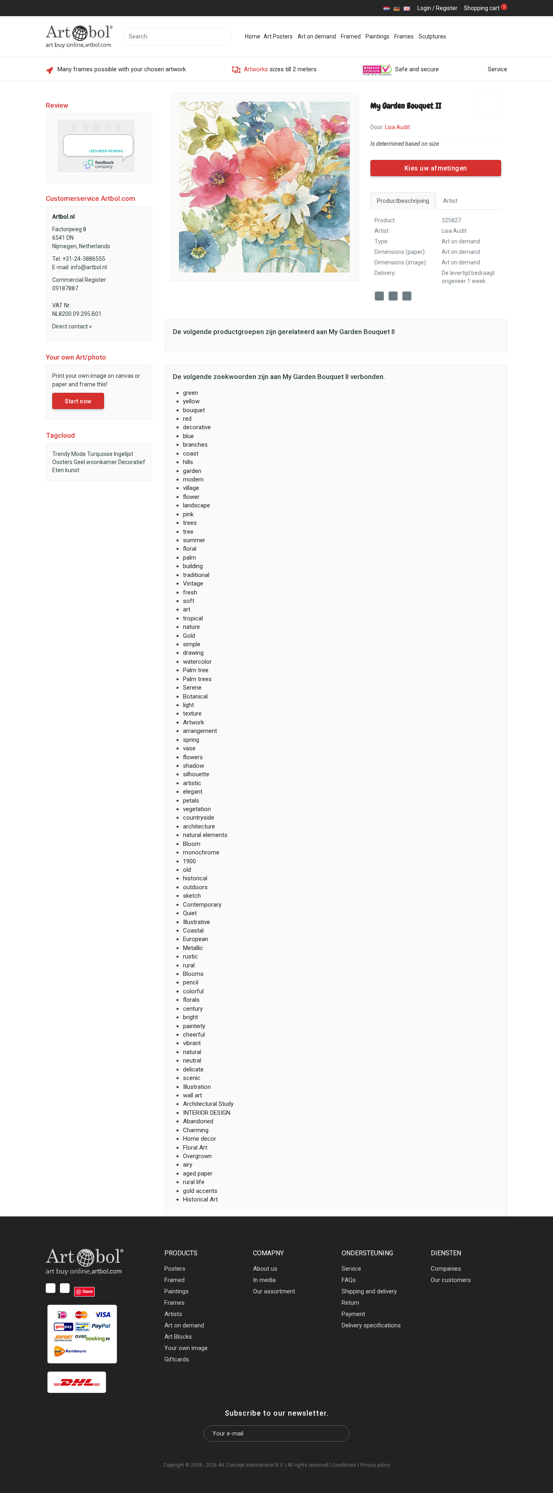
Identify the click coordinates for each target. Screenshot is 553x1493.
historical (195, 878)
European (195, 939)
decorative (197, 427)
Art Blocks (178, 1336)
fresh (190, 592)
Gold (189, 635)
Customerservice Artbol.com (90, 198)
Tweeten (394, 297)
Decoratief (131, 462)
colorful (193, 991)
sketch (192, 895)
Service (497, 69)
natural (192, 1052)
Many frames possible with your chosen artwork (121, 69)
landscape (196, 505)
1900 (189, 861)
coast (190, 453)
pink (188, 514)
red (187, 418)
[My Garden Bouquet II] (264, 186)
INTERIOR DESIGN (206, 1112)
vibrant (192, 1043)
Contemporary (202, 904)
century (193, 1008)
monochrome (201, 852)
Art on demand (317, 36)
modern (193, 479)
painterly (194, 1026)
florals (191, 999)
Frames (404, 36)
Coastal (193, 930)
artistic (192, 783)
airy (187, 1164)
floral (189, 548)
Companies (446, 1268)
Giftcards (176, 1359)
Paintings (377, 36)
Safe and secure (417, 69)
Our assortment (274, 1291)
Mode (78, 454)
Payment (353, 1314)
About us (265, 1268)
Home (252, 36)
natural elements (205, 835)
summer (194, 540)
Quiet (190, 913)
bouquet (194, 410)
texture (192, 713)
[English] (407, 8)
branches (195, 444)
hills (188, 462)
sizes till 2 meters (280, 69)
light (188, 705)
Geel (79, 462)
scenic (191, 1078)
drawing (193, 652)
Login (424, 8)
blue (188, 436)
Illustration (197, 1086)
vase (189, 748)
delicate (193, 1069)
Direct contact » (72, 326)
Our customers (451, 1280)
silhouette (196, 774)
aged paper (198, 1173)
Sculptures (432, 36)
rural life (193, 1182)
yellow (191, 401)
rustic (190, 956)
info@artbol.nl (89, 267)
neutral (192, 1060)
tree (188, 531)
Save (416, 297)
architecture (199, 826)
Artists (173, 1314)
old (187, 869)
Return (350, 1302)
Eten (58, 470)
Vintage (193, 583)
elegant (192, 791)
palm (189, 557)
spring (191, 739)
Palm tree (195, 670)
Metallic (193, 948)
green (190, 392)
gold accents (200, 1191)
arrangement (200, 731)
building (193, 566)
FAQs (349, 1280)
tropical (193, 618)
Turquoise (100, 454)
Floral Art (195, 1147)
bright (190, 1017)
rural (189, 965)
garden (192, 471)
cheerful (194, 1034)
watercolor (197, 661)
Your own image (186, 1348)
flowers (193, 757)
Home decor (199, 1138)
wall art (192, 1095)
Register (446, 8)
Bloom (191, 844)
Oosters (62, 462)
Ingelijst (123, 454)
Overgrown (197, 1156)
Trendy (61, 454)
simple (191, 644)
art (186, 609)
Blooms (193, 974)
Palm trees (197, 679)
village (191, 488)
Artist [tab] (450, 200)
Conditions (344, 1465)
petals (191, 800)
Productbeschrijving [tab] (403, 200)
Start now (78, 401)
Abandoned (198, 1121)
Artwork (193, 722)
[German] (396, 8)
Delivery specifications (371, 1325)
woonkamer (101, 462)
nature (191, 626)
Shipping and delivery (369, 1291)
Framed (351, 36)
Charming (195, 1130)
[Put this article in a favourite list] (490, 105)
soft (188, 601)
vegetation (197, 809)
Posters (174, 1268)
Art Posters (278, 36)
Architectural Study (208, 1104)
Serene (192, 687)
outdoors (195, 887)
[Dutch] (386, 8)
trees (190, 522)
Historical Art (200, 1199)
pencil (190, 982)
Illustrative (196, 922)
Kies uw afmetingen (435, 168)
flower (191, 497)
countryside (198, 817)
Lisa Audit (454, 231)
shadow (193, 765)
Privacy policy (375, 1465)
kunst (72, 470)
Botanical (195, 696)
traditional (196, 575)
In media (264, 1280)
